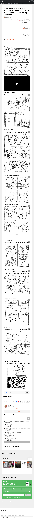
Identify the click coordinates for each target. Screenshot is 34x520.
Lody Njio (6, 16)
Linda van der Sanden (10, 431)
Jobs (16, 515)
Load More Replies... (9, 426)
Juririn (6, 434)
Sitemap (23, 515)
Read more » (17, 408)
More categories (6, 491)
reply (9, 422)
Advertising (9, 515)
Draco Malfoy (7, 420)
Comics (5, 6)
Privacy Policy (11, 517)
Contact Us (19, 515)
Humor (5, 398)
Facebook (12, 39)
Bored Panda (4, 510)
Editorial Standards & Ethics (5, 517)
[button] (29, 459)
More (21, 3)
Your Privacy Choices (4, 515)
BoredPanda (5, 1)
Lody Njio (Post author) (10, 423)
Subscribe (27, 494)
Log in (32, 1)
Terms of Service (16, 517)
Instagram (9, 39)
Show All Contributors (17, 411)
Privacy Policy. (18, 497)
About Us (13, 515)
